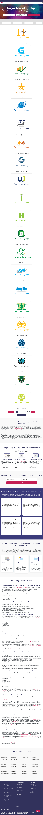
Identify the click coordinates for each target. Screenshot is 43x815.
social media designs (32, 697)
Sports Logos (34, 773)
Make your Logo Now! (21, 414)
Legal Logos (24, 766)
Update (33, 15)
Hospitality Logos (25, 757)
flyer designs (37, 736)
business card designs (33, 645)
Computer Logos (4, 775)
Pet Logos (34, 757)
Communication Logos (5, 773)
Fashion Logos (14, 764)
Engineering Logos (14, 761)
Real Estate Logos (35, 761)
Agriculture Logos (4, 757)
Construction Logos (14, 754)
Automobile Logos (4, 761)
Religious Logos (35, 764)
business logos (13, 648)
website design (25, 697)
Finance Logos (13, 766)
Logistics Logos (24, 768)
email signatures (4, 737)
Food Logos (13, 771)
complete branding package (10, 742)
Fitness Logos (13, 768)
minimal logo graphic (12, 724)
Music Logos (34, 754)
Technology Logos (35, 775)
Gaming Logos (14, 773)
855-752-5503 (33, 0)
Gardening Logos (14, 775)
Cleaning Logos (3, 768)
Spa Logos (34, 771)
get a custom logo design (12, 603)
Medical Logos (24, 775)
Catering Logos (3, 766)
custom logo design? (21, 461)
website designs (31, 736)
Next (33, 411)
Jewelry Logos (24, 764)
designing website (36, 705)
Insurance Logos (25, 761)
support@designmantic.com (26, 734)
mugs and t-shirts (24, 736)
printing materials (28, 641)
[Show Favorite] (36, 1)
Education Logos (14, 759)
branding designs (5, 699)
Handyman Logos (25, 754)
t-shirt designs (10, 646)
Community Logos (4, 771)
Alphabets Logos (4, 759)
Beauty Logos (3, 764)
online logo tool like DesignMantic (22, 587)
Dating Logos (13, 757)
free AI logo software (18, 428)
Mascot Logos (24, 771)
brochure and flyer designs (34, 719)
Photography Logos (35, 759)
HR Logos (23, 759)
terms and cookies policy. (22, 813)
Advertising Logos (4, 754)
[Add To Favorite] (30, 27)
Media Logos (24, 773)
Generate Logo (21, 482)
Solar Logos (34, 768)
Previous (11, 411)
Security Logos (35, 766)
